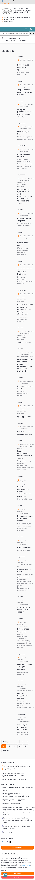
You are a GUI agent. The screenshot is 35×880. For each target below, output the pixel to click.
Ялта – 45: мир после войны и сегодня (23, 609)
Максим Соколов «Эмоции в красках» (24, 666)
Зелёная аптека (24, 342)
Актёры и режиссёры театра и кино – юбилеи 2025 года (25, 113)
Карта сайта (7, 832)
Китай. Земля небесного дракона (23, 67)
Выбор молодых (24, 547)
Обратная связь (17, 848)
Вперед (6, 750)
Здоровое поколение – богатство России (24, 453)
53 (25, 746)
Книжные (20, 56)
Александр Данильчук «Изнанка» (22, 726)
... (17, 742)
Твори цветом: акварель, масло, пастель (24, 92)
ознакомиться (26, 865)
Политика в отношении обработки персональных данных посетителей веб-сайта (18, 820)
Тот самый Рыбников (21, 273)
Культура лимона (24, 417)
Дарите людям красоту (23, 155)
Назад (5, 742)
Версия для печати (11, 853)
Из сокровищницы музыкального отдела (25, 518)
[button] (5, 875)
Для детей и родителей (11, 804)
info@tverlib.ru (8, 770)
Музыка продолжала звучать (22, 695)
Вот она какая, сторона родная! (24, 433)
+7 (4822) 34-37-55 (9, 19)
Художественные (22, 123)
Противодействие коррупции (14, 800)
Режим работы (8, 21)
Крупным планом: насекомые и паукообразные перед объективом (25, 309)
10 (9, 746)
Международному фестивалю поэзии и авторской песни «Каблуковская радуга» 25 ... (25, 365)
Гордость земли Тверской (24, 219)
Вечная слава (23, 629)
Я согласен (17, 873)
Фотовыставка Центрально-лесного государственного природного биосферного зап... (25, 196)
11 (14, 746)
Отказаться (17, 877)
